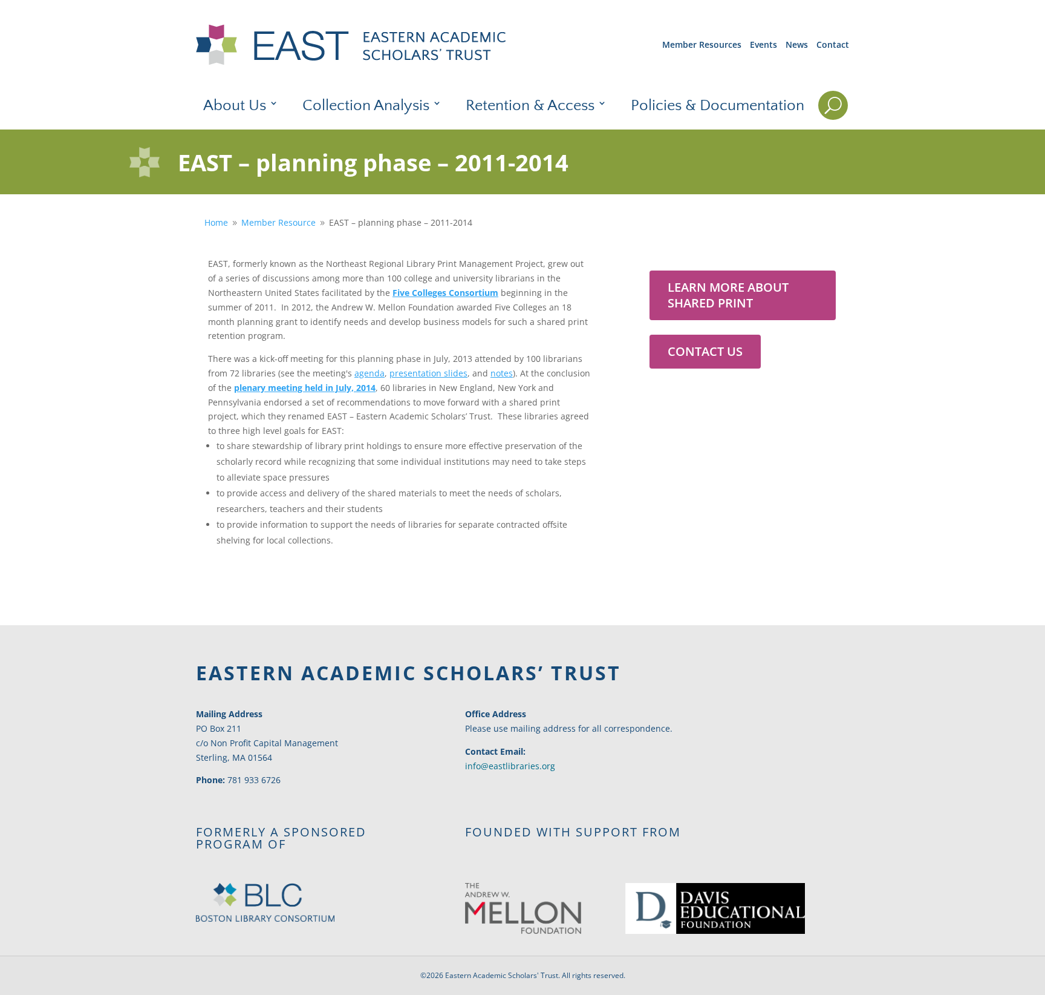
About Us (234, 106)
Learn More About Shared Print (728, 295)
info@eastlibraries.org (510, 766)
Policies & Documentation (717, 106)
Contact (832, 44)
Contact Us (705, 351)
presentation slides (428, 373)
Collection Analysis (365, 106)
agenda (369, 373)
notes (501, 373)
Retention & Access (530, 106)
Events (763, 44)
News (797, 44)
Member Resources (701, 44)
